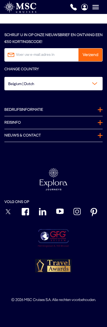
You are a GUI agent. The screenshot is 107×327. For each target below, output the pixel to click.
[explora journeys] (53, 179)
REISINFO (12, 123)
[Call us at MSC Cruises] (73, 7)
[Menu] (99, 7)
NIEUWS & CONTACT (22, 135)
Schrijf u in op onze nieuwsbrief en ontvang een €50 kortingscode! (53, 38)
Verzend (90, 55)
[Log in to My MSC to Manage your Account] (84, 7)
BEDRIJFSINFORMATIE (23, 110)
